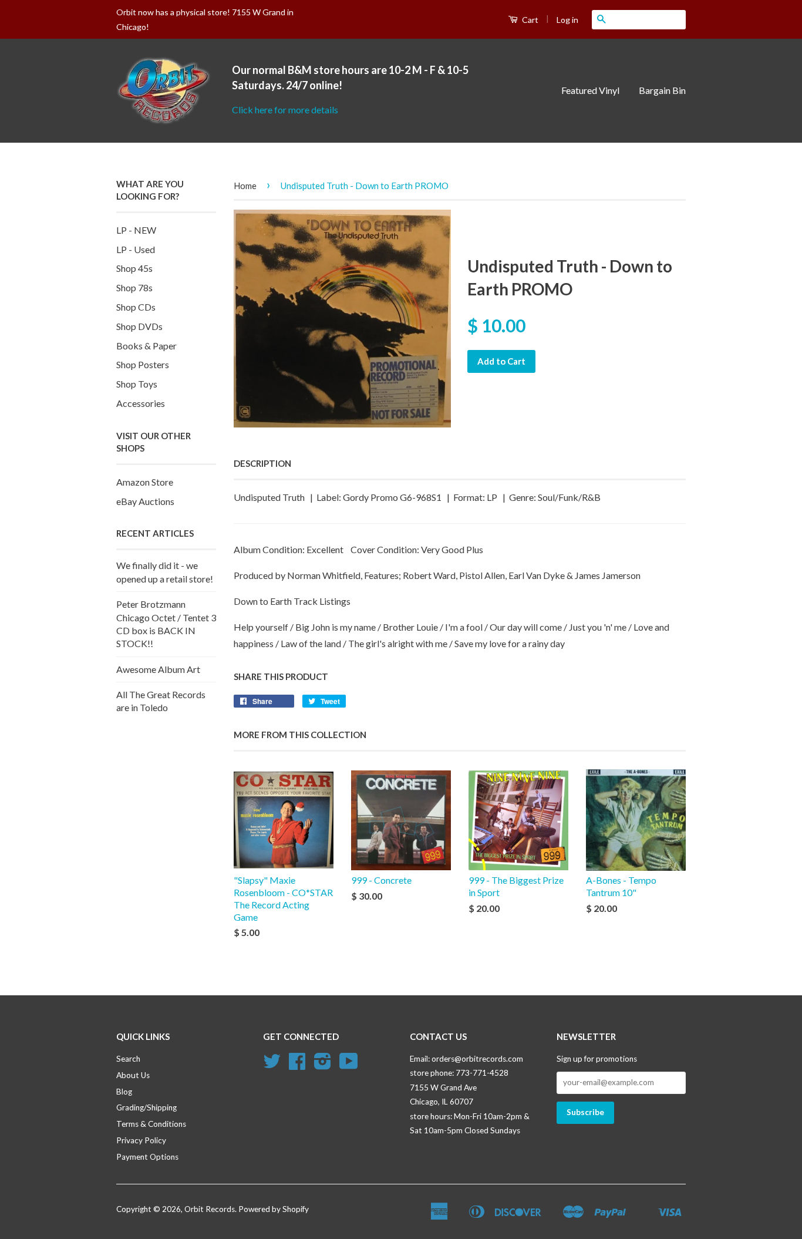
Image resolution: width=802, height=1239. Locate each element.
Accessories (140, 403)
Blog (124, 1091)
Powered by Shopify (273, 1209)
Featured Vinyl (590, 90)
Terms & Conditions (151, 1124)
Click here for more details (285, 109)
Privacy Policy (141, 1140)
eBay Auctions (145, 501)
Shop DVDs (139, 326)
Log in (567, 20)
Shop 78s (134, 287)
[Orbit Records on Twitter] (272, 1065)
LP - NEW (136, 229)
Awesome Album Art (158, 669)
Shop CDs (136, 306)
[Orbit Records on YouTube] (348, 1065)
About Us (133, 1075)
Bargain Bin (662, 90)
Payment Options (147, 1156)
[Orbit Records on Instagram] (323, 1065)
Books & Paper (146, 345)
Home (245, 185)
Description (262, 463)
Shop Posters (142, 364)
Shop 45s (134, 268)
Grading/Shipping (146, 1107)
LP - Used (135, 249)
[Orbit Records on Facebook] (297, 1065)
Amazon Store (144, 481)
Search (128, 1058)
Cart (529, 20)
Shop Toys (136, 383)
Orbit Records (209, 1209)
